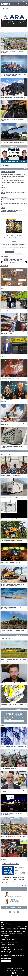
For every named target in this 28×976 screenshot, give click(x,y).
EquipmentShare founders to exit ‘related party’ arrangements (13, 196)
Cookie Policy (17, 965)
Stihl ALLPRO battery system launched (10, 562)
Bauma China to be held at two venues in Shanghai (13, 836)
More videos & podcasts (21, 709)
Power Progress (5, 947)
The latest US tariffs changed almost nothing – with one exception (14, 423)
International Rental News (7, 944)
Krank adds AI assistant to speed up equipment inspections (12, 119)
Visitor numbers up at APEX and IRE (9, 768)
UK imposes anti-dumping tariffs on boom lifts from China (14, 204)
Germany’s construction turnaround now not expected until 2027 (12, 51)
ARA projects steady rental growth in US (14, 22)
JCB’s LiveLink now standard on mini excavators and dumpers (13, 192)
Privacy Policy (10, 965)
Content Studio (18, 968)
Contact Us (23, 965)
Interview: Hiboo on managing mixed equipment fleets (13, 287)
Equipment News (5, 454)
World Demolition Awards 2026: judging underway (13, 746)
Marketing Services (6, 958)
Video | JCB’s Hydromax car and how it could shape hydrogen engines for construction (13, 660)
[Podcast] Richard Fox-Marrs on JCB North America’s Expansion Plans (13, 164)
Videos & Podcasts (5, 638)
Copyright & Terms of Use (9, 970)
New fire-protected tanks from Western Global (12, 519)
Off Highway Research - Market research (11, 949)
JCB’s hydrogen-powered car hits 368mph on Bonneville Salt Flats (12, 608)
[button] (26, 20)
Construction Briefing (6, 941)
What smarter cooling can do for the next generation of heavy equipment (11, 210)
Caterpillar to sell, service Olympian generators (12, 497)
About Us (4, 965)
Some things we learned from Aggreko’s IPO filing (13, 97)
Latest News (4, 30)
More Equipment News (22, 635)
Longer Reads (4, 265)
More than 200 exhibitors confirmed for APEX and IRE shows (13, 858)
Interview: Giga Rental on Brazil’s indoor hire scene (13, 310)
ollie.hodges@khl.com (17, 902)
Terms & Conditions (20, 970)
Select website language (13, 1)
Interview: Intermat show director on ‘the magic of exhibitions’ (13, 790)
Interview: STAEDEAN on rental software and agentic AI (12, 400)
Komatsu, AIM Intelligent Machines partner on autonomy (12, 631)
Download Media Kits (6, 960)
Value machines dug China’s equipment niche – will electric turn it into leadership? (13, 74)
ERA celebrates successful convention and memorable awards (11, 813)
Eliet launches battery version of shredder (11, 540)
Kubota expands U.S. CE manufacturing (10, 475)
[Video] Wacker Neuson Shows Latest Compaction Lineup (13, 705)
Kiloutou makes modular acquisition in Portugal (12, 182)
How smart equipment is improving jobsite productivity (16, 260)
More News (25, 168)
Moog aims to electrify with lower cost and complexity (11, 446)
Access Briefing (5, 937)
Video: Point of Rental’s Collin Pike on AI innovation (13, 682)
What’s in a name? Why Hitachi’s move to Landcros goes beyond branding (13, 200)
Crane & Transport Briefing (8, 939)
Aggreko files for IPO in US (7, 185)
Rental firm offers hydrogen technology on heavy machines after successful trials (13, 584)
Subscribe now (9, 252)
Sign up (14, 721)
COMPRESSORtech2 (6, 946)
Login (23, 3)
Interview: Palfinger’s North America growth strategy (12, 355)
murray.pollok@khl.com (17, 896)
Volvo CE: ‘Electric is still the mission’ (10, 378)
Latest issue (18, 252)
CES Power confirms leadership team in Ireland (12, 142)
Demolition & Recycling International (10, 942)
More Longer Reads (23, 450)
